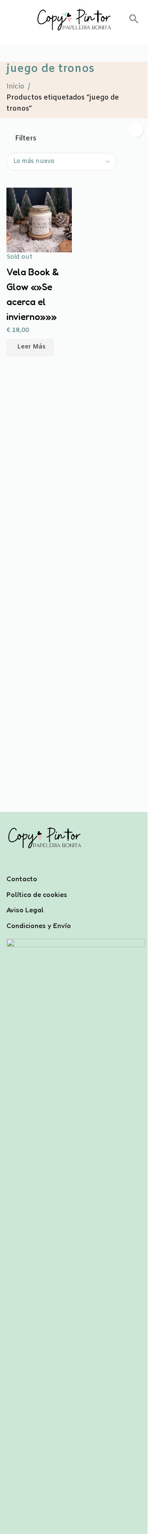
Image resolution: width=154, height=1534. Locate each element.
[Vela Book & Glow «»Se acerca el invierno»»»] (39, 220)
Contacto (21, 878)
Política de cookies (36, 894)
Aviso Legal (25, 910)
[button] (134, 21)
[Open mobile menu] (10, 19)
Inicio (15, 86)
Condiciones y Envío (38, 925)
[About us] (73, 867)
